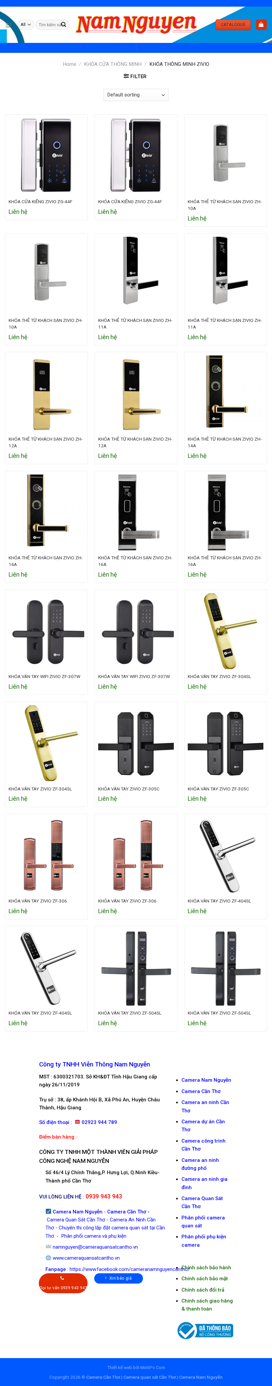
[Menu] (9, 25)
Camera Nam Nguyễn (206, 1080)
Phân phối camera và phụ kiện (93, 1236)
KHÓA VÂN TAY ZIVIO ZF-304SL (219, 676)
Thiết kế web (119, 1367)
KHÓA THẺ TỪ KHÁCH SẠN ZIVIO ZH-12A (46, 442)
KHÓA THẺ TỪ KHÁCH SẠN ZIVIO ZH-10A (225, 205)
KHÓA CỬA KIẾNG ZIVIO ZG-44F (40, 201)
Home (69, 64)
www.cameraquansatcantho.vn (86, 1258)
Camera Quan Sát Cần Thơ (76, 1220)
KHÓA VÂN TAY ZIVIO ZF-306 (38, 900)
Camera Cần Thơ (126, 1212)
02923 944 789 (99, 1122)
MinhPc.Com (152, 1367)
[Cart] (261, 25)
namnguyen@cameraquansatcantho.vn (95, 1247)
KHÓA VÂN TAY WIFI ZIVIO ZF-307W (44, 676)
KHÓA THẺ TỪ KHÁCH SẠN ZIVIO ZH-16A (135, 561)
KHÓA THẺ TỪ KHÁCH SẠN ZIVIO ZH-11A (135, 324)
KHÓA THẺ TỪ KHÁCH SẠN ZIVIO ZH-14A (225, 442)
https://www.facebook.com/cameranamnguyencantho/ (130, 1269)
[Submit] (63, 24)
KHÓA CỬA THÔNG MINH (113, 64)
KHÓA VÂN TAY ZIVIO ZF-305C (129, 788)
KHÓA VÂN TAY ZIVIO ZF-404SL (219, 900)
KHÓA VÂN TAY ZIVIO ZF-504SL (130, 1013)
